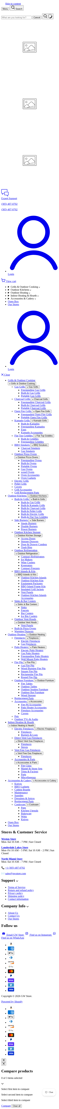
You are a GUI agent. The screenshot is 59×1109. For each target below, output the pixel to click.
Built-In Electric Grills (32, 514)
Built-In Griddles (30, 439)
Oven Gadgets (28, 478)
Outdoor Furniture (24, 680)
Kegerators (26, 565)
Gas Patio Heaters (30, 653)
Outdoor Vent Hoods (25, 619)
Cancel (37, 17)
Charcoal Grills (22, 399)
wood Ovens (27, 472)
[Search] (47, 16)
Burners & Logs (29, 735)
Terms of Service (16, 887)
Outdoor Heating (20, 292)
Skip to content (13, 3)
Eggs (23, 429)
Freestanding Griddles (32, 441)
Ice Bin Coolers (29, 616)
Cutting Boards (22, 789)
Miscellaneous (28, 777)
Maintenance (21, 792)
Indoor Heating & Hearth (24, 295)
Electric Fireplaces (30, 641)
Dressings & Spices (24, 798)
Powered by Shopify (12, 1001)
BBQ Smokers (22, 445)
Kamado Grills (22, 420)
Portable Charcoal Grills (33, 408)
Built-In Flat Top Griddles (34, 517)
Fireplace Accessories (32, 710)
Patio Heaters (21, 647)
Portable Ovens (29, 466)
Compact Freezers (30, 568)
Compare (6, 1105)
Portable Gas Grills (31, 396)
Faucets (25, 610)
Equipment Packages (32, 583)
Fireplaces (20, 637)
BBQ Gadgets (21, 786)
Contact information (18, 899)
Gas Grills (20, 386)
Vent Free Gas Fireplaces (27, 750)
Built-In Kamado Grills (33, 505)
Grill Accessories (23, 489)
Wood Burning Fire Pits (33, 668)
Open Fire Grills (23, 411)
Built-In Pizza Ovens (25, 628)
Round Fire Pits (29, 677)
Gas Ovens (26, 469)
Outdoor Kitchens (20, 289)
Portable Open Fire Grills (34, 417)
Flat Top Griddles (23, 435)
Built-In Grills (22, 499)
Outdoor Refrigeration (25, 550)
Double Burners (29, 526)
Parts (23, 774)
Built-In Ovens (28, 463)
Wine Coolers (28, 562)
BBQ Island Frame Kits (33, 586)
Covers (18, 486)
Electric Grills (21, 481)
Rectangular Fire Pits (32, 674)
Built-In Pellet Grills (31, 511)
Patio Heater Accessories (34, 707)
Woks (24, 816)
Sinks (24, 607)
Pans (23, 807)
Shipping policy (16, 896)
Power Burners (29, 529)
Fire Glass (26, 765)
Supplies (18, 795)
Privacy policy (15, 893)
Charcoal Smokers (30, 448)
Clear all (16, 1106)
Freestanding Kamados (33, 426)
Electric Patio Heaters (32, 650)
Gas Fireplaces (28, 644)
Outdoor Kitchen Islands (33, 577)
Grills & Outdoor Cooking (25, 286)
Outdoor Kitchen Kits (32, 580)
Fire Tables (26, 683)
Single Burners (28, 523)
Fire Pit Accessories (31, 704)
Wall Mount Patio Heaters (34, 659)
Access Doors (28, 538)
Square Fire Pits (29, 671)
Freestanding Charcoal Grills (36, 402)
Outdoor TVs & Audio (26, 719)
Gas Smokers (28, 451)
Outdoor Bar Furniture (32, 692)
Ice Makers (26, 559)
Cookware (20, 804)
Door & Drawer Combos (34, 544)
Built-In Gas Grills (30, 393)
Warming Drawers (23, 631)
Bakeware (26, 813)
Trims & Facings (29, 771)
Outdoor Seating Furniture (34, 689)
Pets (16, 716)
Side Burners (21, 520)
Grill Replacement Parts (26, 492)
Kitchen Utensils (29, 810)
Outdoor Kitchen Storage (27, 532)
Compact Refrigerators (32, 556)
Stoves (24, 747)
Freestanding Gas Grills (33, 390)
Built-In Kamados (30, 423)
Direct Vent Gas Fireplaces (28, 737)
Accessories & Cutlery (23, 298)
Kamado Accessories (32, 432)
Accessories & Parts (24, 759)
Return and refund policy (21, 890)
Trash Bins (26, 547)
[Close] (3, 1060)
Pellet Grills (20, 483)
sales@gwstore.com (15, 873)
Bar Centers (27, 613)
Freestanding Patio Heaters (35, 656)
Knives (18, 783)
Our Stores (13, 304)
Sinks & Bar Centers (25, 601)
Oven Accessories (30, 475)
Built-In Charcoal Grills (33, 405)
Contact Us (14, 915)
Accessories (20, 701)
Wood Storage (28, 695)
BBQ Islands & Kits (24, 571)
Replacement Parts (24, 698)
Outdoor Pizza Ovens (25, 454)
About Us (13, 912)
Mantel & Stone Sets (31, 768)
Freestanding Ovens (31, 460)
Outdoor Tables (29, 686)
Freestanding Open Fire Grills (36, 414)
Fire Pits (19, 662)
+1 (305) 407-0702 (15, 867)
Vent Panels (27, 592)
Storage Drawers (29, 541)
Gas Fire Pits (27, 665)
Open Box (13, 301)
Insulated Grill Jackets (32, 589)
